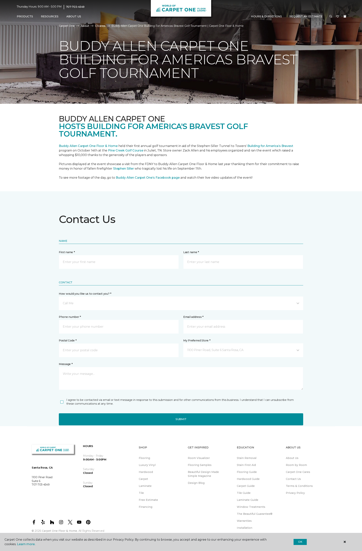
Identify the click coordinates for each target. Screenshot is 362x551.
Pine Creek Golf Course (125, 150)
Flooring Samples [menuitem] (200, 465)
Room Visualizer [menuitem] (199, 458)
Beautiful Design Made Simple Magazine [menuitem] (203, 474)
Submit (181, 419)
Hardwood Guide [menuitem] (248, 479)
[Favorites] (337, 16)
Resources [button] (49, 16)
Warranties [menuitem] (244, 521)
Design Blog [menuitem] (196, 483)
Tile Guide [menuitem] (244, 493)
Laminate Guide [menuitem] (247, 500)
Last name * (191, 252)
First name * (67, 252)
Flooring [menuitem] (144, 458)
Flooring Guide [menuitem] (247, 472)
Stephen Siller (123, 168)
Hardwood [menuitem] (146, 472)
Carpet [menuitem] (143, 479)
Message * (65, 364)
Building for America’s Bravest (270, 146)
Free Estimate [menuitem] (148, 500)
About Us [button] (73, 16)
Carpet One (67, 26)
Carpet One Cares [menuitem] (298, 472)
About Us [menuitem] (292, 458)
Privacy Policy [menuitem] (295, 493)
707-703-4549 (75, 6)
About (85, 26)
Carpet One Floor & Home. (60, 531)
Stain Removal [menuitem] (246, 458)
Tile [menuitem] (141, 493)
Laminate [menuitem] (145, 486)
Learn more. (26, 544)
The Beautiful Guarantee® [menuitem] (254, 514)
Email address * (193, 317)
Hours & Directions (266, 16)
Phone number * (70, 317)
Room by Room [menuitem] (296, 465)
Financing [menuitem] (145, 507)
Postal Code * (67, 340)
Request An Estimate (306, 16)
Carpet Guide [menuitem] (246, 486)
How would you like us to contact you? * (85, 293)
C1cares (100, 26)
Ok (300, 541)
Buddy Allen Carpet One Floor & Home (88, 146)
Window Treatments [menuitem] (251, 507)
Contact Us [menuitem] (293, 479)
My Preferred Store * (196, 340)
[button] (330, 16)
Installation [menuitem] (244, 527)
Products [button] (25, 16)
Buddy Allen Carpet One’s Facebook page (148, 177)
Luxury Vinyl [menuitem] (147, 465)
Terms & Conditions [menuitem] (299, 486)
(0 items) (345, 16)
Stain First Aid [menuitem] (246, 465)
